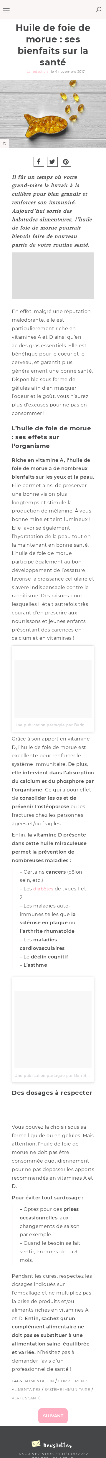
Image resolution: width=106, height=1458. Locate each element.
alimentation (39, 1381)
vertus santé (26, 1398)
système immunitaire (67, 1389)
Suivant (53, 1416)
